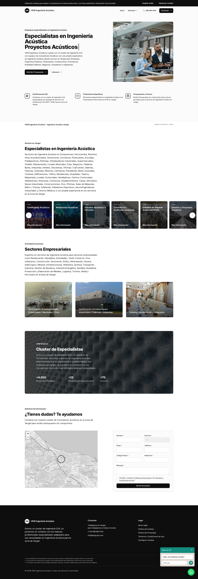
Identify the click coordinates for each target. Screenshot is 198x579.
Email (119, 445)
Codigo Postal (123, 455)
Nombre (120, 436)
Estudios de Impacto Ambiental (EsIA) (153, 208)
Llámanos (55, 72)
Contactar (165, 10)
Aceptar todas (147, 3)
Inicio (122, 10)
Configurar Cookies (146, 540)
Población (148, 455)
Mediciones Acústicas (67, 207)
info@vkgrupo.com (95, 535)
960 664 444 (151, 10)
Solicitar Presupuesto (35, 72)
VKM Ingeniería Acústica (42, 10)
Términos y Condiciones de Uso (151, 536)
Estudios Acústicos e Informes (95, 208)
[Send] (191, 563)
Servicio (148, 436)
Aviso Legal (142, 525)
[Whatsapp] (191, 572)
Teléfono (148, 445)
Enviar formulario (143, 486)
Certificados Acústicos (38, 207)
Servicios (131, 10)
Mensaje (120, 465)
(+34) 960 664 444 (95, 531)
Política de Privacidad (143, 478)
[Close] (191, 550)
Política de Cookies (146, 529)
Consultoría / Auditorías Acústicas (124, 208)
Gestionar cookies (166, 3)
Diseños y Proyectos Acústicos (182, 208)
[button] (192, 215)
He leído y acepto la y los (141, 479)
